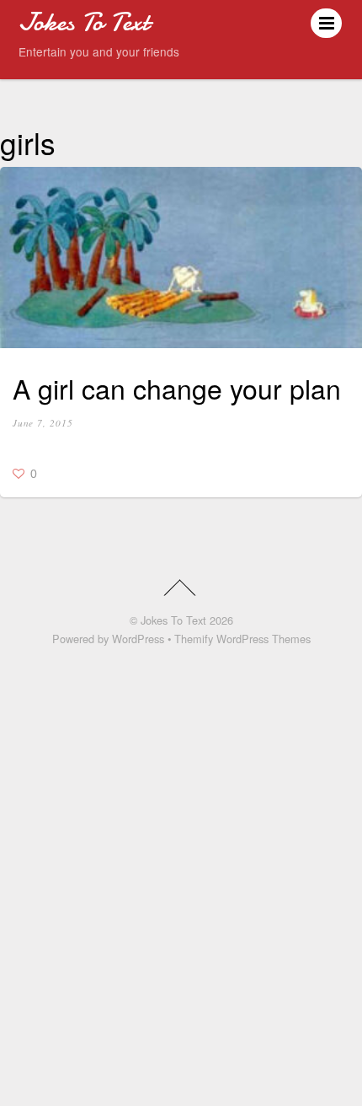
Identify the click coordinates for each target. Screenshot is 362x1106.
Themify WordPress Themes (242, 639)
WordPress (138, 639)
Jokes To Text (173, 620)
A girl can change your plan (177, 387)
